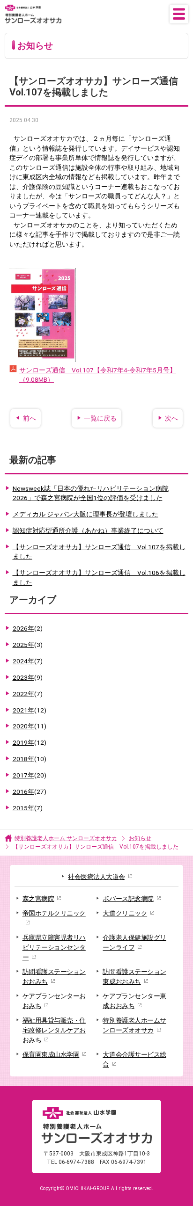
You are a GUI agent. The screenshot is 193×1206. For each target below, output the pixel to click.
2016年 (29, 791)
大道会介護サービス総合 (134, 1059)
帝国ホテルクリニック (54, 913)
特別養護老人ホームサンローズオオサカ (134, 1025)
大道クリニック (125, 913)
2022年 (28, 693)
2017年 (29, 775)
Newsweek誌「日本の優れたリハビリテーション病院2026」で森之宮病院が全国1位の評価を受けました (91, 493)
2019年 (29, 742)
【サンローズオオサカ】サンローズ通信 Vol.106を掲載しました (99, 577)
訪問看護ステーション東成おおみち (134, 976)
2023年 (28, 677)
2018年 (29, 759)
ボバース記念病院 (128, 898)
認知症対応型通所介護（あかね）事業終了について (88, 530)
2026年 (28, 628)
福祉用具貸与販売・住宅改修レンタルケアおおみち (54, 1030)
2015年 (28, 808)
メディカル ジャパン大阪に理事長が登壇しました (85, 514)
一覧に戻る (100, 418)
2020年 (29, 726)
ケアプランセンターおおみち (54, 1001)
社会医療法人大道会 (96, 876)
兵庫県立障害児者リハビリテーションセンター (54, 947)
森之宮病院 (38, 898)
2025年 (28, 644)
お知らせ (140, 838)
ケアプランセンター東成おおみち (134, 1001)
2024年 (28, 661)
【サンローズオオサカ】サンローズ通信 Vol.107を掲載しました (99, 551)
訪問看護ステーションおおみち (54, 976)
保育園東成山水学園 (51, 1054)
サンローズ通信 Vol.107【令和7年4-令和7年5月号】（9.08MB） (97, 375)
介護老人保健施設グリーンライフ (134, 942)
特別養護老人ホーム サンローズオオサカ (66, 838)
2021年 (29, 710)
